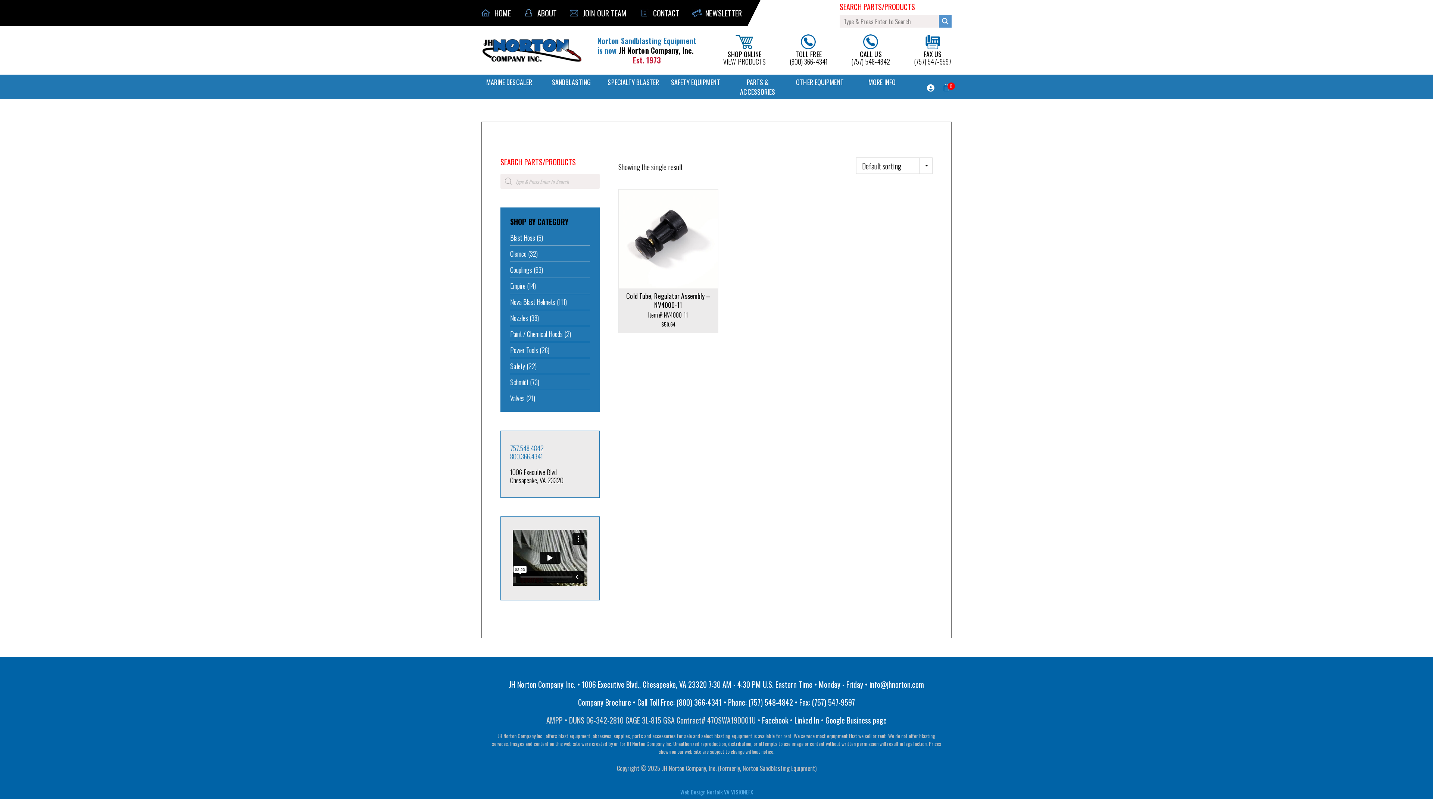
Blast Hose (522, 238)
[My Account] (930, 88)
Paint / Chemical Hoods (536, 334)
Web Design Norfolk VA (704, 792)
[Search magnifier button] (945, 21)
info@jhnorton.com (897, 684)
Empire (517, 286)
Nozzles (519, 318)
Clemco (518, 254)
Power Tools (524, 350)
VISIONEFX (742, 792)
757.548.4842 (527, 448)
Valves (517, 398)
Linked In (806, 720)
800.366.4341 (526, 456)
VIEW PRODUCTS (744, 57)
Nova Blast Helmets (532, 302)
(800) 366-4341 (809, 57)
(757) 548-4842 (870, 57)
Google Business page (856, 720)
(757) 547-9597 (933, 57)
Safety (517, 366)
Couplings (521, 270)
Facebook (775, 720)
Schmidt (519, 382)
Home (505, 152)
